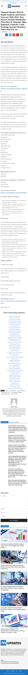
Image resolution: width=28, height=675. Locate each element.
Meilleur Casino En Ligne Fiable (15, 342)
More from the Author (14, 422)
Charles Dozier (4, 31)
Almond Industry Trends (5, 392)
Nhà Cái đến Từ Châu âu (14, 366)
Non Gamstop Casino (14, 334)
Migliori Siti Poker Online (15, 360)
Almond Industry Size (21, 390)
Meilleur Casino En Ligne (14, 375)
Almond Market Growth (5, 393)
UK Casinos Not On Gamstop (14, 321)
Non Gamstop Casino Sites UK (14, 339)
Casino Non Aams (15, 350)
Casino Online (15, 355)
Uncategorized (6, 9)
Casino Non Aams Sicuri (15, 384)
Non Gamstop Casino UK (14, 340)
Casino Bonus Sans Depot (14, 371)
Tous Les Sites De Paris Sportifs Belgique (15, 357)
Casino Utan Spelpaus (13, 2)
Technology (13, 670)
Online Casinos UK (15, 326)
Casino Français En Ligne (14, 376)
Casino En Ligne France (15, 344)
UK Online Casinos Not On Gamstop (15, 352)
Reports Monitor (14, 393)
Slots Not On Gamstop (15, 329)
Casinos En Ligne (14, 383)
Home (2, 9)
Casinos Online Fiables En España (14, 388)
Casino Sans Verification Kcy (15, 368)
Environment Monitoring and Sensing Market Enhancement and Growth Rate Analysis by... (13, 566)
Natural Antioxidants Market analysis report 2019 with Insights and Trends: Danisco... (12, 545)
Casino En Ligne (14, 358)
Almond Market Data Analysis (16, 392)
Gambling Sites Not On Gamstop (15, 337)
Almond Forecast (13, 390)
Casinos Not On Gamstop (19, 3)
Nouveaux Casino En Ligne (15, 381)
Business (8, 670)
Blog (16, 670)
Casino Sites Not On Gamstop (14, 322)
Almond (6, 390)
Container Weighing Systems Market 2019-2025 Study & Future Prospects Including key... (12, 588)
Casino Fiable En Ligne (15, 378)
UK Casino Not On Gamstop (15, 327)
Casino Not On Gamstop (14, 317)
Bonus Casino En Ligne (15, 386)
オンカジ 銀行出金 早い (15, 365)
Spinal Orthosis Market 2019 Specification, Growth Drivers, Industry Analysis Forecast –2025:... (13, 630)
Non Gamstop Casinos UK (14, 332)
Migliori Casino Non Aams (14, 353)
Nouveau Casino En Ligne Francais (14, 370)
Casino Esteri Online (14, 362)
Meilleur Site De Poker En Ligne (15, 363)
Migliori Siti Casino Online (14, 316)
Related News (4, 422)
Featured (20, 670)
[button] (26, 6)
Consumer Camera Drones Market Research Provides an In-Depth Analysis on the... (13, 609)
